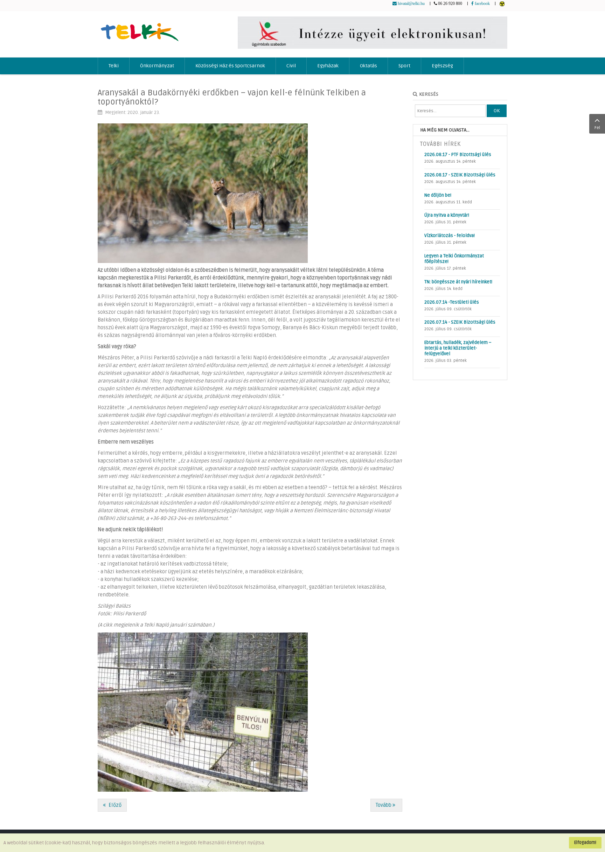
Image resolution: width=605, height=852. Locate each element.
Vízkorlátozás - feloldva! (449, 235)
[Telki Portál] (139, 29)
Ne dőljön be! (437, 195)
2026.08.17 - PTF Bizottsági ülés (457, 154)
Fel (597, 127)
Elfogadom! (585, 842)
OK (497, 111)
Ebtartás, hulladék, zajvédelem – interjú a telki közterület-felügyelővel (458, 348)
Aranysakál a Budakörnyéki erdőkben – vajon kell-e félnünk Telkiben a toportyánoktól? (232, 97)
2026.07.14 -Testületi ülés (451, 302)
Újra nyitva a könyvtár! (446, 215)
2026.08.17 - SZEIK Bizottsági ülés (459, 175)
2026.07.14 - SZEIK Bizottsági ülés (459, 322)
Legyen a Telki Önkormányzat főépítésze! (454, 258)
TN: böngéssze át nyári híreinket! (458, 282)
